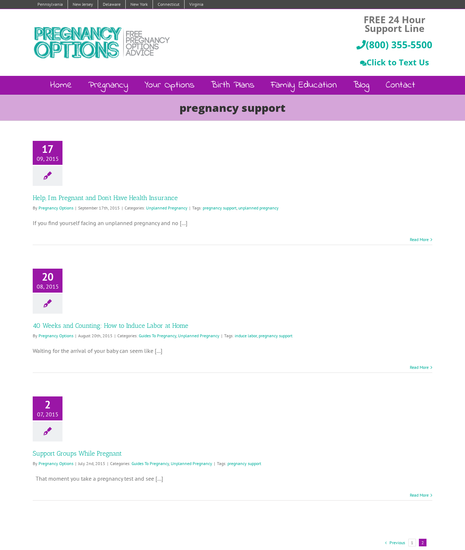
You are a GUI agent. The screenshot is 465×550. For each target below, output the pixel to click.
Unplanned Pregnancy (166, 208)
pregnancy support (219, 208)
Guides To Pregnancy (157, 335)
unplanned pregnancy (258, 208)
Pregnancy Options (56, 208)
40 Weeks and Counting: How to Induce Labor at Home (110, 326)
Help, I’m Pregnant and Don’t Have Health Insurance (105, 198)
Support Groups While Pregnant (77, 453)
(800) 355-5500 (399, 44)
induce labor (246, 335)
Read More (419, 239)
